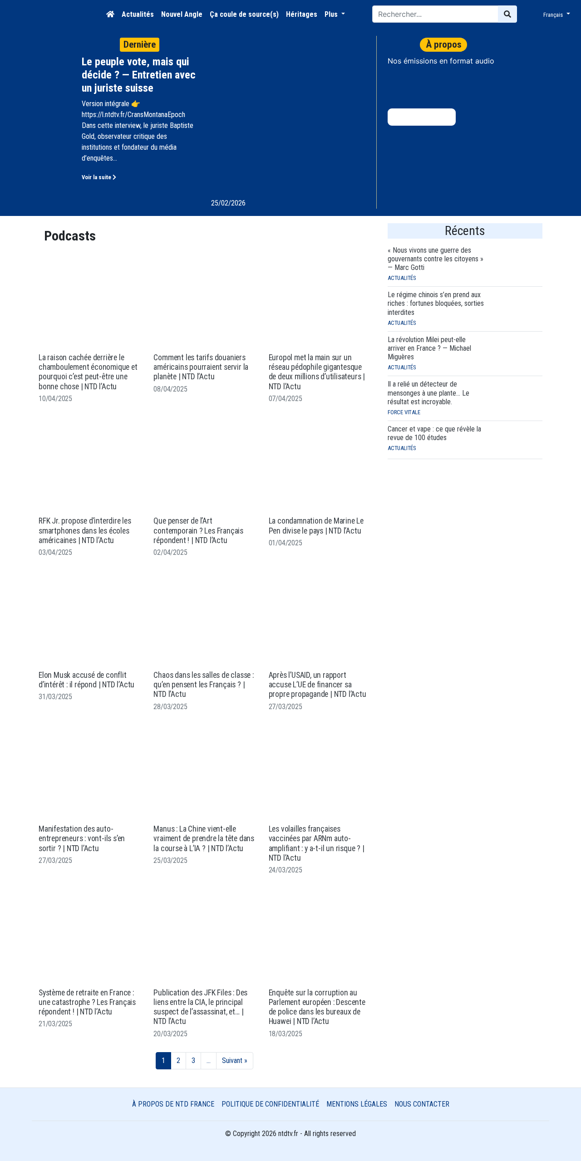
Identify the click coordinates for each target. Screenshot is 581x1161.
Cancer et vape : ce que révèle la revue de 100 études (434, 433)
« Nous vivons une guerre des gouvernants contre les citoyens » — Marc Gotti (435, 259)
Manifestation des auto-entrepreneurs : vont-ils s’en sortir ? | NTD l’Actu (82, 838)
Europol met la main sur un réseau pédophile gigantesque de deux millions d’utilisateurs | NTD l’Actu (317, 372)
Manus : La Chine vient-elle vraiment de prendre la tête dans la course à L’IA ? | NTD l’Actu (203, 838)
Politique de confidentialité (270, 1104)
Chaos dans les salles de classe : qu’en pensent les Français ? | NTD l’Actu (203, 685)
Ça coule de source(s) (244, 14)
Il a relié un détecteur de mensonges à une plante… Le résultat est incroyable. (428, 393)
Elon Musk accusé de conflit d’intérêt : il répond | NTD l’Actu (86, 680)
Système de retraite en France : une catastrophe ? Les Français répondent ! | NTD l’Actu (87, 1002)
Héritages (301, 14)
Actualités (138, 14)
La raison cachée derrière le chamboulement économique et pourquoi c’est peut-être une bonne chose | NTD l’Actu (88, 372)
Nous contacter (421, 1104)
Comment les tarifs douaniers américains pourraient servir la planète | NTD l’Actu (200, 367)
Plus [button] (332, 14)
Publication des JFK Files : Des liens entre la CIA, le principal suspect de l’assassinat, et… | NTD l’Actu (200, 1007)
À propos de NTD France (173, 1104)
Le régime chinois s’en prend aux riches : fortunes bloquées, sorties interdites (436, 303)
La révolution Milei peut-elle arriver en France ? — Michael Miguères (429, 348)
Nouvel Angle (181, 14)
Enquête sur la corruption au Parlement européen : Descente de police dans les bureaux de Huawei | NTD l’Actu (317, 1007)
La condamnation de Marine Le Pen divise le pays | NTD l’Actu (316, 525)
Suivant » (234, 1060)
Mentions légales (356, 1104)
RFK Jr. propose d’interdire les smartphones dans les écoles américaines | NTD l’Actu (85, 530)
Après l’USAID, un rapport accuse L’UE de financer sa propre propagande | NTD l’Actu (317, 685)
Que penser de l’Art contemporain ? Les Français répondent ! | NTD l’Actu (198, 530)
